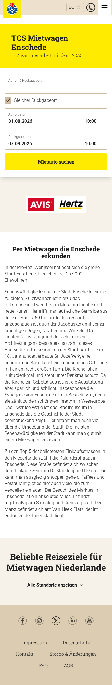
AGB (68, 665)
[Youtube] (89, 620)
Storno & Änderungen (73, 654)
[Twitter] (56, 620)
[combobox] (56, 88)
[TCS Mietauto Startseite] (12, 9)
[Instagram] (39, 620)
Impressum (34, 642)
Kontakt (25, 654)
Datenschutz (76, 642)
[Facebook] (22, 620)
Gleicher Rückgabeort (35, 100)
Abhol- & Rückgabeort (25, 81)
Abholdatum (18, 114)
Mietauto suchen (56, 162)
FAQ (43, 665)
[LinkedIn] (72, 620)
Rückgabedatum (21, 137)
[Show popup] (105, 87)
